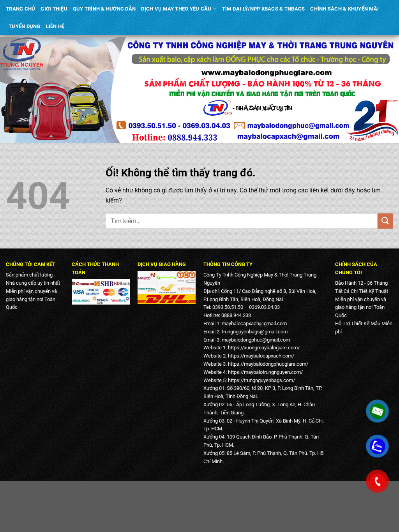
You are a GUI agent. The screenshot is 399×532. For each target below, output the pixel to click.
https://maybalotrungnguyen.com (264, 372)
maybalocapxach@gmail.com (254, 323)
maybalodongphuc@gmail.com (256, 340)
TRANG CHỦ (20, 9)
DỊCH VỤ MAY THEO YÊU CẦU (176, 9)
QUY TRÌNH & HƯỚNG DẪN (104, 9)
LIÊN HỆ (55, 26)
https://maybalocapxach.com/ (261, 356)
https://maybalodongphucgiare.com (267, 364)
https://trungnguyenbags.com (260, 380)
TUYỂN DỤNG (25, 26)
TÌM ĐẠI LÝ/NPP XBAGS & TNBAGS (263, 9)
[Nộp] (385, 221)
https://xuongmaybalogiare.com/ (264, 348)
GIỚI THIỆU (54, 9)
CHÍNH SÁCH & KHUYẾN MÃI (344, 9)
